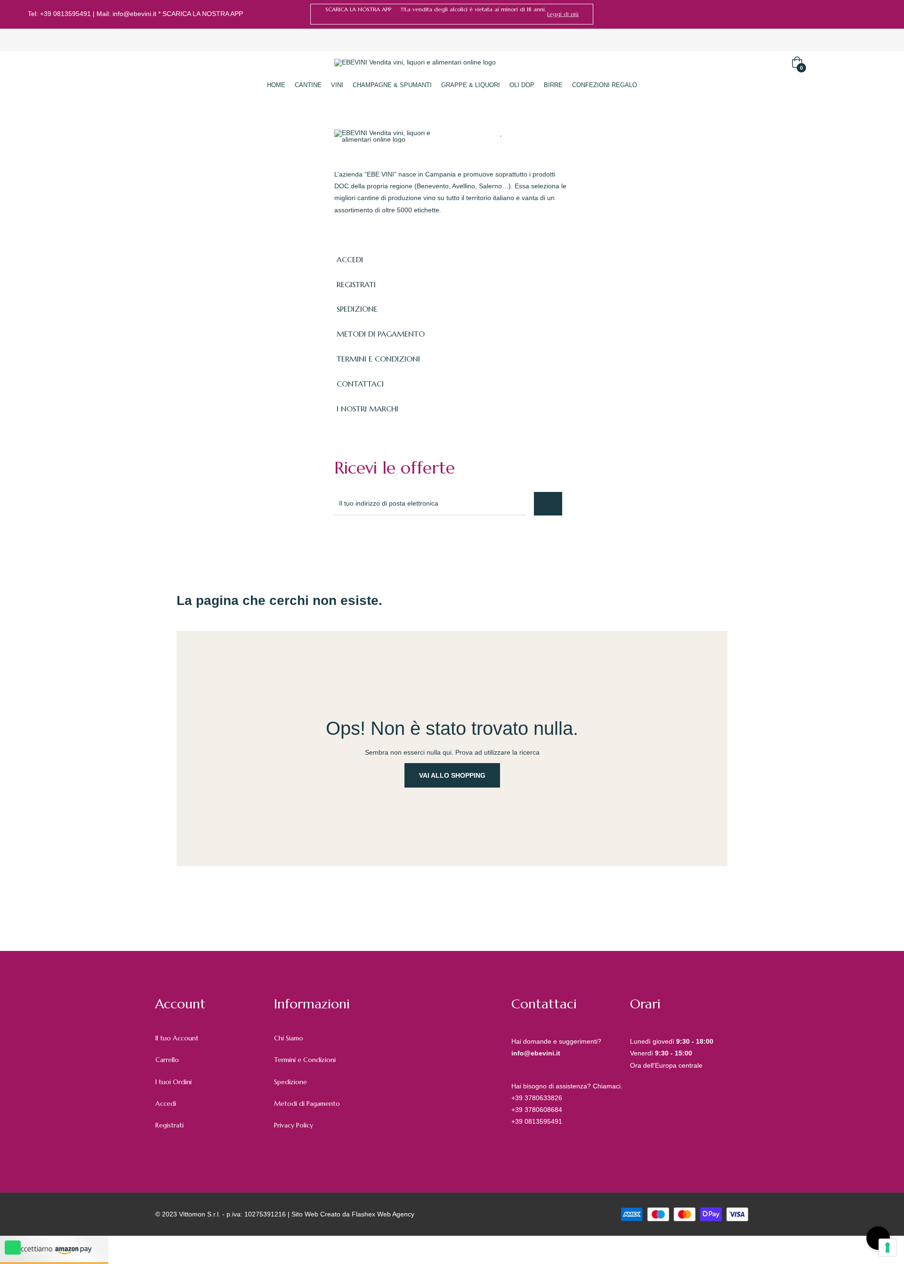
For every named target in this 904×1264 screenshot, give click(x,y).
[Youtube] (422, 541)
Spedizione (290, 1082)
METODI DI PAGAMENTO (381, 333)
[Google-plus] (380, 541)
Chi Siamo (288, 1038)
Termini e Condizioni (305, 1059)
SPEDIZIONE (357, 309)
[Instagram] (873, 14)
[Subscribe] (548, 503)
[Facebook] (859, 14)
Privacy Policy (293, 1125)
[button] (563, 14)
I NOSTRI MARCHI (367, 408)
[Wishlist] (501, 133)
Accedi (165, 1103)
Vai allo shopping (452, 775)
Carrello (167, 1059)
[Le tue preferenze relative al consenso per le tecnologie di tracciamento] (887, 1247)
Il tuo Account (177, 1038)
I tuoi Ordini (173, 1082)
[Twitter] (359, 541)
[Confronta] (519, 133)
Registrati (169, 1125)
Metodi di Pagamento (307, 1103)
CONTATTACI (360, 383)
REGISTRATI (356, 284)
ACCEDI (350, 259)
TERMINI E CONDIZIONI (378, 358)
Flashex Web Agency (383, 1214)
